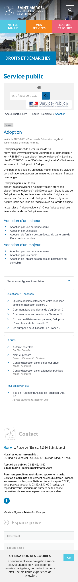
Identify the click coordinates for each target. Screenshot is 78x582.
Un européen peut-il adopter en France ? (36, 327)
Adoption (60, 113)
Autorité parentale (23, 347)
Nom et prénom (22, 354)
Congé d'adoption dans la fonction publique (38, 370)
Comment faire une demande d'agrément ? (38, 309)
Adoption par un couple (23, 230)
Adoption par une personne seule (29, 226)
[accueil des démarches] (39, 87)
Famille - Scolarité (41, 113)
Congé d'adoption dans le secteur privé (36, 362)
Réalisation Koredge (34, 512)
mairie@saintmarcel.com (37, 467)
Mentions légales (12, 512)
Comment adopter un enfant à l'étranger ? (37, 314)
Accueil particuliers (16, 113)
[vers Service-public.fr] (49, 104)
